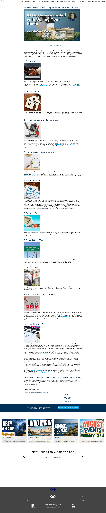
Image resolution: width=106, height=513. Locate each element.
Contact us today (46, 371)
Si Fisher (58, 45)
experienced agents (46, 85)
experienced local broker (49, 353)
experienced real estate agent (63, 144)
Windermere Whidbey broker (32, 175)
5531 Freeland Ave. (24, 496)
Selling (34, 2)
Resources (98, 2)
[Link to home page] (5, 1)
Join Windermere (82, 1)
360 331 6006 (26, 498)
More (103, 2)
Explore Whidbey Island (48, 2)
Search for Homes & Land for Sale (63, 2)
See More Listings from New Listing (53, 457)
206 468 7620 (68, 398)
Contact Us (74, 2)
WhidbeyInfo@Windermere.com (26, 500)
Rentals (89, 1)
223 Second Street (81, 496)
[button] (68, 407)
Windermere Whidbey (26, 1)
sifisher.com (68, 401)
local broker (63, 316)
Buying (39, 2)
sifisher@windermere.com (68, 399)
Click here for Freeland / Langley (53, 505)
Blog (93, 1)
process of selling (41, 373)
